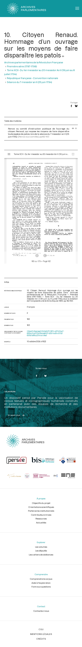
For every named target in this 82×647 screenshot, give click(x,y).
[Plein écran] (73, 154)
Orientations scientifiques (41, 507)
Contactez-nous (41, 611)
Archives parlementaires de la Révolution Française (33, 62)
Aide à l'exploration (41, 583)
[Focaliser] (76, 128)
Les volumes (41, 547)
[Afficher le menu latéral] (9, 154)
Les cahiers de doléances (41, 554)
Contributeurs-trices (41, 515)
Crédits (41, 639)
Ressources (41, 518)
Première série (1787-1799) (22, 66)
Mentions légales (41, 634)
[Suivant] (45, 256)
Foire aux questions (41, 586)
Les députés (41, 550)
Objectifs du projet (41, 503)
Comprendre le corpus (41, 579)
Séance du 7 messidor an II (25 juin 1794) (29, 82)
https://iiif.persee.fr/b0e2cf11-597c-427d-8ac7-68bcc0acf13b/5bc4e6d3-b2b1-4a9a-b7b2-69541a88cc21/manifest (45, 333)
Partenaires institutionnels (41, 511)
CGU (41, 629)
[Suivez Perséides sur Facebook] (36, 375)
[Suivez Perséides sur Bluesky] (45, 375)
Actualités (41, 522)
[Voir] (63, 55)
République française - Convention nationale (32, 78)
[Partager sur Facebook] (71, 106)
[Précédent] (37, 256)
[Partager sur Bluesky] (76, 106)
